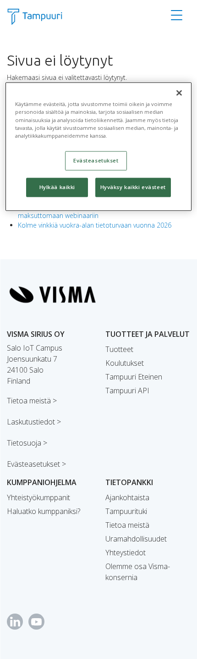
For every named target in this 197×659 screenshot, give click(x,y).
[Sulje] (179, 93)
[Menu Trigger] (176, 15)
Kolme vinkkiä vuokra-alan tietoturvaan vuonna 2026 (94, 225)
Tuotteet (119, 349)
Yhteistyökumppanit (38, 497)
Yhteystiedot (125, 552)
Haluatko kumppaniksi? (43, 511)
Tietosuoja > (27, 443)
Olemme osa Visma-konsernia (137, 571)
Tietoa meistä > (32, 401)
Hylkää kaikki (57, 187)
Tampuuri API (127, 390)
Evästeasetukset (96, 160)
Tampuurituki (126, 511)
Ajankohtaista (127, 497)
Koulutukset (124, 363)
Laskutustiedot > (34, 422)
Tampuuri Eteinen (133, 377)
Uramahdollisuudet (136, 539)
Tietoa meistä (127, 525)
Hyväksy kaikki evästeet (133, 187)
